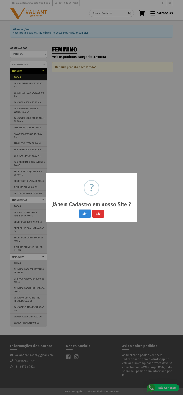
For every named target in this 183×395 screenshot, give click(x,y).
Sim (84, 213)
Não (98, 213)
